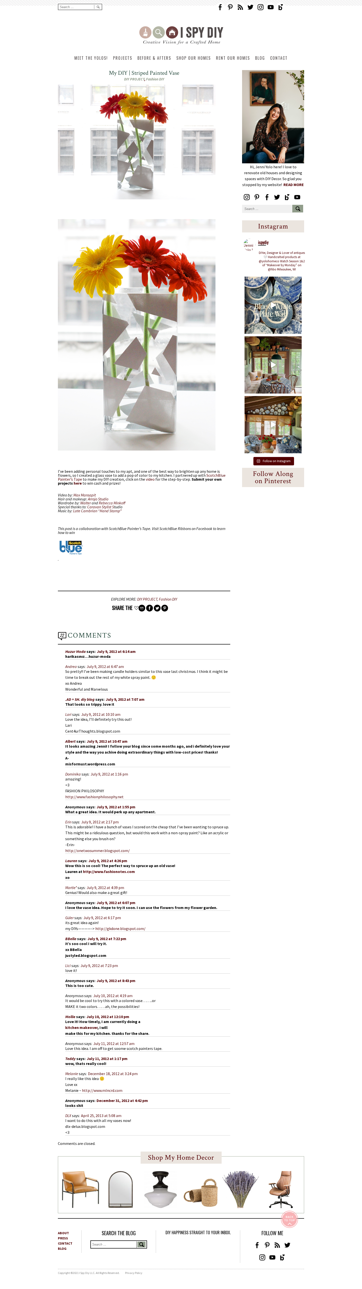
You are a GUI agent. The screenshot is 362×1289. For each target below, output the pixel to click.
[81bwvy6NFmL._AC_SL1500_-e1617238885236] (120, 1206)
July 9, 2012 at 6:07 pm (116, 902)
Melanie (71, 1073)
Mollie (70, 1016)
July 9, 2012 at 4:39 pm (105, 887)
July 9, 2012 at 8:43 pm (116, 980)
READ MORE (293, 184)
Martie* (71, 887)
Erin (68, 821)
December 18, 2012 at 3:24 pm (113, 1073)
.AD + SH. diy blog (80, 699)
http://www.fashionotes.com (109, 871)
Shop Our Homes (193, 58)
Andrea (71, 666)
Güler (69, 917)
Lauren (71, 860)
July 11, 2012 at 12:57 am (113, 1043)
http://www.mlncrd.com (102, 1090)
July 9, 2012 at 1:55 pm (116, 806)
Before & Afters (154, 58)
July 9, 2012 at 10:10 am (100, 714)
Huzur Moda (75, 651)
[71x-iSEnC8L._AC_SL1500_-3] (280, 1206)
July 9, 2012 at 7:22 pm (106, 938)
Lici (68, 965)
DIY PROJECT (134, 79)
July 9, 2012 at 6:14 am (116, 651)
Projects (122, 58)
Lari (68, 714)
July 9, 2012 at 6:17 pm (102, 917)
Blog (260, 58)
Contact (279, 58)
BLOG (62, 1248)
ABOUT (63, 1233)
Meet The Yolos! (91, 58)
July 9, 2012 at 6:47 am (105, 666)
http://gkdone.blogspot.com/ (120, 928)
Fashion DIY (155, 79)
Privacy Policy (133, 1273)
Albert (70, 741)
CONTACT (65, 1243)
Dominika (73, 774)
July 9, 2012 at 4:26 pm (107, 860)
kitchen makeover (81, 1027)
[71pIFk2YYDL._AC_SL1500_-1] (80, 1206)
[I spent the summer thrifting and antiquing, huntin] (273, 365)
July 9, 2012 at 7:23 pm (99, 965)
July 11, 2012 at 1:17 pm (107, 1058)
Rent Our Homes (233, 58)
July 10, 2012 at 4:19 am (112, 995)
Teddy (70, 1058)
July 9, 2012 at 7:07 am (125, 699)
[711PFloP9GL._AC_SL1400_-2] (200, 1205)
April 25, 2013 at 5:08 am (101, 1115)
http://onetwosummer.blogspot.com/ (97, 850)
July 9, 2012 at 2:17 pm (100, 821)
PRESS (63, 1238)
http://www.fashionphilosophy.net (94, 796)
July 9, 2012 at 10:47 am (107, 741)
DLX (68, 1115)
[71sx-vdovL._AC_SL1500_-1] (240, 1206)
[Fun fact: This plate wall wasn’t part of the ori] (273, 305)
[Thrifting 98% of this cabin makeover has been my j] (273, 424)
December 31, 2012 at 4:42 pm (122, 1100)
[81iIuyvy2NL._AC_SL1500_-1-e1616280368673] (160, 1206)
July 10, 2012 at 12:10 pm (107, 1016)
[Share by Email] (141, 608)
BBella (70, 938)
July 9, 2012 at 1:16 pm (109, 774)
